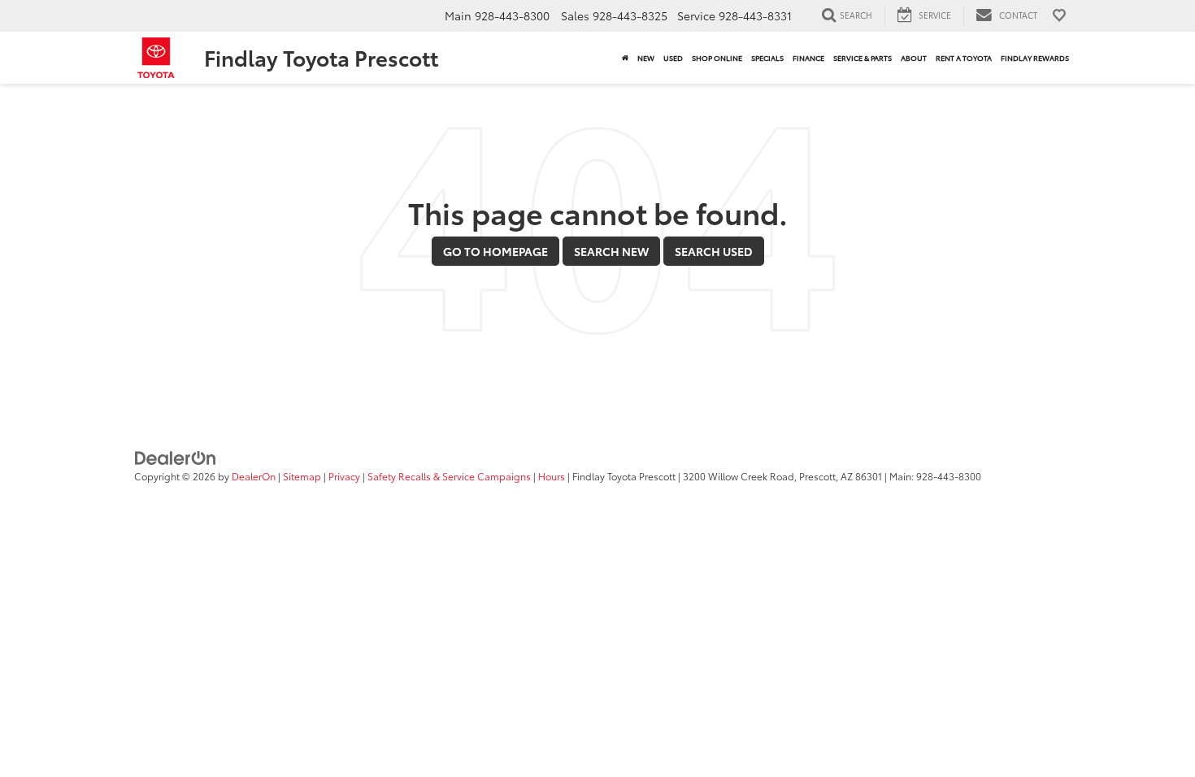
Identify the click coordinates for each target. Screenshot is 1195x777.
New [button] (645, 57)
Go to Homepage (495, 251)
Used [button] (673, 57)
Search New (611, 251)
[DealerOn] (175, 457)
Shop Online (717, 57)
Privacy (344, 476)
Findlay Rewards (1035, 57)
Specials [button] (767, 57)
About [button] (914, 57)
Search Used (714, 251)
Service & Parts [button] (862, 57)
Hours (551, 476)
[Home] (624, 58)
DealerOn (254, 476)
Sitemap (302, 476)
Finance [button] (808, 57)
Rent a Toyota (964, 57)
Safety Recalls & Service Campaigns (449, 476)
